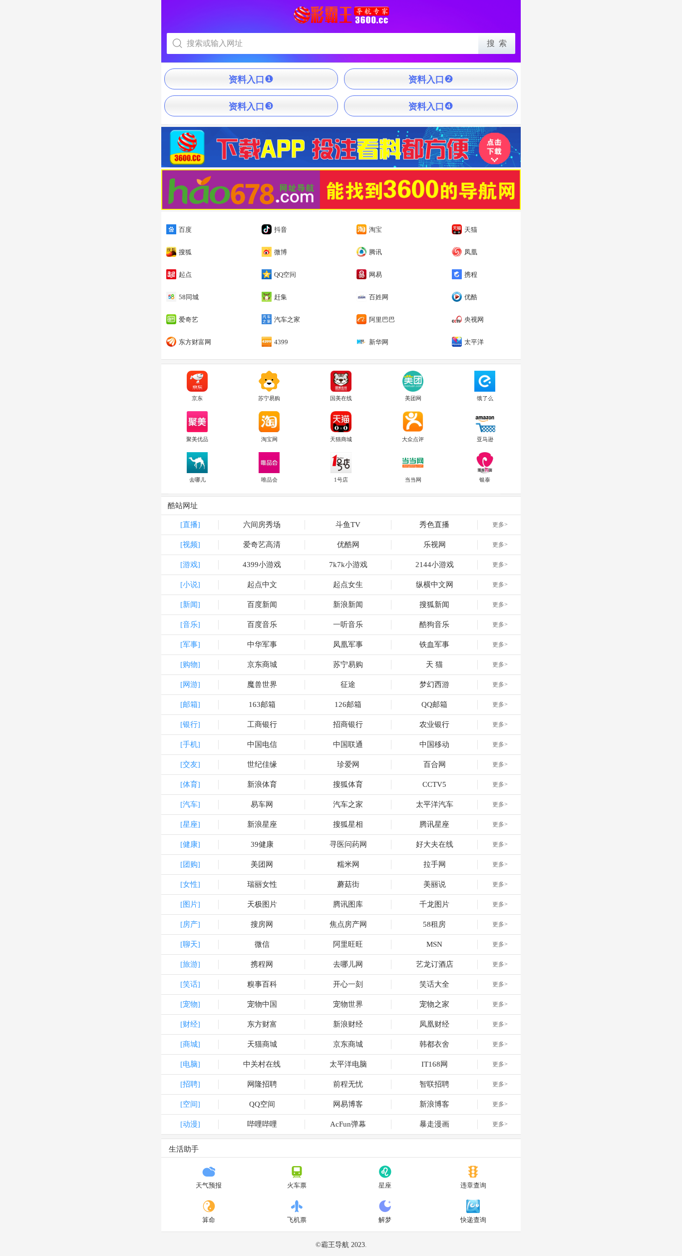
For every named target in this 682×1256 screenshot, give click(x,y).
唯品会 (269, 480)
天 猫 (434, 664)
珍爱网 (348, 764)
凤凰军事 (348, 644)
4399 (281, 342)
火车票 (297, 1185)
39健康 (262, 844)
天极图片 (262, 904)
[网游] (190, 684)
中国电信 (262, 744)
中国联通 (348, 744)
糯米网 (348, 864)
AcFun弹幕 (348, 1124)
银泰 (484, 480)
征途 (348, 684)
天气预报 (209, 1185)
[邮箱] (190, 704)
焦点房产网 (348, 924)
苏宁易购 (269, 398)
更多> (500, 524)
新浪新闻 (348, 605)
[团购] (190, 864)
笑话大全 (434, 984)
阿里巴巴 (382, 319)
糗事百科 (262, 984)
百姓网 (378, 297)
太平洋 (474, 342)
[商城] (190, 1044)
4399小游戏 (262, 565)
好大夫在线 (434, 844)
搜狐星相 (348, 824)
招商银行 (348, 724)
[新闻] (190, 605)
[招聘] (190, 1084)
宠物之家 (434, 1004)
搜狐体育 (348, 784)
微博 (280, 252)
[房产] (190, 924)
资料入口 (251, 78)
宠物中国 (262, 1004)
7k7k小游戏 (348, 565)
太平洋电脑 (348, 1064)
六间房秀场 (262, 525)
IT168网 (434, 1064)
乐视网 (434, 545)
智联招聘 (434, 1084)
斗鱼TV (348, 525)
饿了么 (485, 398)
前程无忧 (348, 1084)
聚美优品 (197, 439)
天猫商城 (341, 439)
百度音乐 (262, 624)
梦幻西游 (434, 684)
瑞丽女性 (262, 884)
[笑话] (190, 984)
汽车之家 (287, 319)
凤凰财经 (434, 1024)
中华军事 (262, 644)
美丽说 (434, 884)
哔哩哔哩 (262, 1124)
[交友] (190, 764)
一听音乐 (348, 624)
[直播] (190, 525)
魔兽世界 (262, 684)
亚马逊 (485, 439)
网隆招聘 (262, 1084)
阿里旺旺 (348, 944)
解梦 (384, 1220)
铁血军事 (434, 644)
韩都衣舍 (434, 1044)
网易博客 (348, 1104)
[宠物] (190, 1004)
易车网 (262, 804)
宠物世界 (348, 1004)
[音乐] (190, 624)
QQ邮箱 (434, 704)
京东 (197, 398)
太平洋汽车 (434, 804)
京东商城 (262, 664)
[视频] (190, 545)
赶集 (280, 297)
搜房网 (262, 924)
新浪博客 (434, 1104)
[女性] (190, 884)
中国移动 (434, 744)
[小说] (190, 585)
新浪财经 (348, 1024)
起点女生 (348, 585)
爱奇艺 (188, 319)
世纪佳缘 (262, 764)
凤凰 (470, 252)
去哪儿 (197, 480)
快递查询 (473, 1220)
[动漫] (190, 1124)
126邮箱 (348, 704)
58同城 (189, 297)
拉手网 (434, 864)
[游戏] (190, 565)
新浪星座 (262, 824)
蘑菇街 (348, 884)
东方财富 (262, 1024)
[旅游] (190, 964)
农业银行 (434, 724)
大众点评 (413, 439)
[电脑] (190, 1064)
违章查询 (473, 1185)
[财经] (190, 1024)
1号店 (341, 480)
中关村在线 (262, 1064)
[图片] (190, 904)
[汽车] (190, 804)
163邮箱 (262, 704)
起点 (185, 274)
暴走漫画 (434, 1124)
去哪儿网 (348, 964)
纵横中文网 (434, 585)
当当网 (413, 480)
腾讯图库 (348, 904)
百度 (185, 229)
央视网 (474, 319)
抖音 (280, 229)
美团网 (413, 398)
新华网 (378, 342)
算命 (208, 1220)
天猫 (470, 229)
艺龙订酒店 (434, 964)
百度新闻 (262, 605)
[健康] (190, 844)
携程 (470, 274)
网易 (375, 274)
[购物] (190, 664)
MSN (434, 944)
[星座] (190, 824)
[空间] (190, 1104)
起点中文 (262, 585)
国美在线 (341, 398)
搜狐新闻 (434, 605)
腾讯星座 (434, 824)
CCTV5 (434, 784)
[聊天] (190, 944)
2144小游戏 (434, 565)
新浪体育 (262, 784)
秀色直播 (434, 525)
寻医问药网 (348, 844)
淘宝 (375, 229)
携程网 (262, 964)
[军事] (190, 644)
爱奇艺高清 (262, 545)
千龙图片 (434, 904)
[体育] (190, 784)
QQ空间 (285, 274)
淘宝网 (269, 439)
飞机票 (297, 1220)
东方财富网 (195, 342)
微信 (262, 944)
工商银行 (262, 724)
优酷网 (348, 545)
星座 (384, 1185)
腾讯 (375, 252)
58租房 (434, 924)
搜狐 (185, 252)
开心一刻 (348, 984)
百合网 (434, 764)
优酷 (470, 297)
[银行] (190, 724)
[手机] (190, 744)
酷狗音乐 (434, 624)
